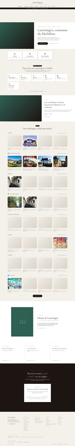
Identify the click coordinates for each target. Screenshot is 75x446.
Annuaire (36, 6)
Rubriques (20, 6)
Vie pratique (25, 425)
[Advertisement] (37, 16)
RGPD (59, 419)
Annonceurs (48, 425)
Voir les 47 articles (62, 153)
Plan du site (59, 422)
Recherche (25, 428)
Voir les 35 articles (62, 214)
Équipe (47, 419)
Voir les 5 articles (62, 275)
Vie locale (25, 419)
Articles (41, 6)
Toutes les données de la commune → (36, 91)
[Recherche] (56, 6)
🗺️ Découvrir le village (53, 43)
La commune (26, 6)
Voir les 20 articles (62, 255)
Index (49, 6)
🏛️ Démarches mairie (42, 43)
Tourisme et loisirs (26, 422)
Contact (53, 6)
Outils (45, 6)
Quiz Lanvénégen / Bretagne (39, 422)
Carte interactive (37, 419)
